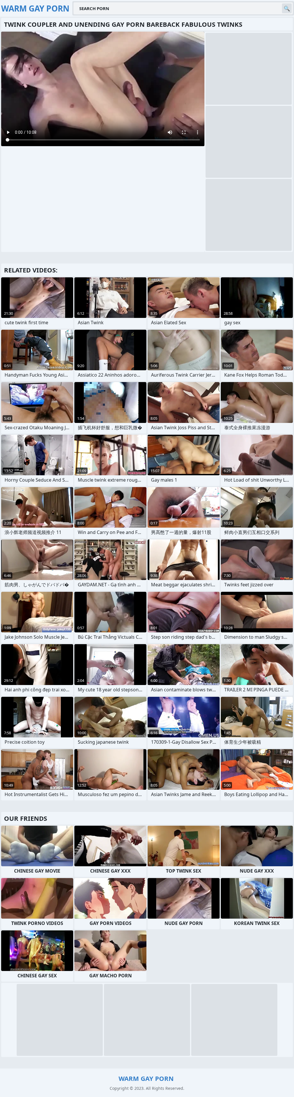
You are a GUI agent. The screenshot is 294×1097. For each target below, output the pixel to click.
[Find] (287, 8)
